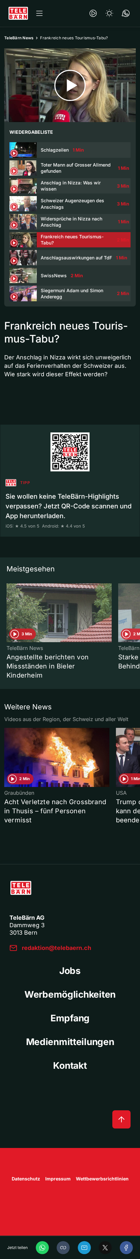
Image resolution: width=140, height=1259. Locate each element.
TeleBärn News (19, 37)
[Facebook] (126, 1247)
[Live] (93, 13)
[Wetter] (109, 13)
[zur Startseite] (18, 13)
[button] (63, 1247)
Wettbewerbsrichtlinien (102, 1178)
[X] (105, 1247)
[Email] (84, 1247)
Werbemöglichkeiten (70, 994)
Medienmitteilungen (70, 1041)
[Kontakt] (126, 13)
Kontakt (70, 1065)
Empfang (70, 1018)
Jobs (70, 970)
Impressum (58, 1178)
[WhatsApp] (42, 1247)
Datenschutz (26, 1178)
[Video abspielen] (70, 85)
